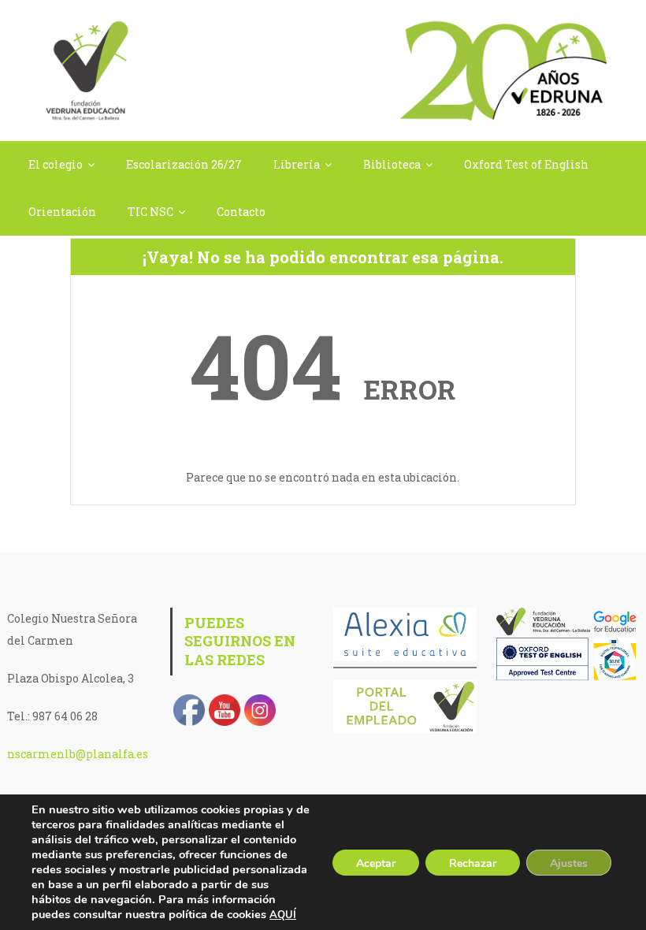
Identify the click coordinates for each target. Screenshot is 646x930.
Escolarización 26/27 (184, 164)
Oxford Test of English (526, 164)
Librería (296, 164)
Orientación (62, 211)
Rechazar (472, 863)
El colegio (55, 164)
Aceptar (375, 863)
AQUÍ (282, 915)
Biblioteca (392, 164)
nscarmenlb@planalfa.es (77, 753)
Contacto (241, 211)
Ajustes (569, 863)
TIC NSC (150, 211)
